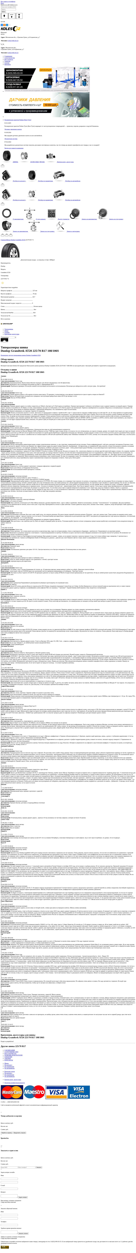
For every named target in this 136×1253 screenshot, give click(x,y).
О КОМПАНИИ (9, 1050)
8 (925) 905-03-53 (13, 40)
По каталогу (8, 1065)
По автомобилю (9, 1068)
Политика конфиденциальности (14, 1083)
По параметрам (9, 1066)
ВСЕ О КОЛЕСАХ (10, 1053)
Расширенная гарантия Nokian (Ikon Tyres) (17, 120)
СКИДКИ (7, 1058)
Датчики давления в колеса (13, 129)
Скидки (6, 63)
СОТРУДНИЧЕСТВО (11, 1052)
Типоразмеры (8, 329)
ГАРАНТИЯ (8, 1057)
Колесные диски (9, 1071)
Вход (2, 3)
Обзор (6, 331)
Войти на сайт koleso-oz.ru (9, 5)
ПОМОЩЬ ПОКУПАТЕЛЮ (13, 1055)
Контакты (7, 64)
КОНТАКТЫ (8, 1060)
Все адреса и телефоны (8, 1)
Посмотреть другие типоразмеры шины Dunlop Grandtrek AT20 (21, 355)
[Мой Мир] (7, 25)
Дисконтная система (10, 139)
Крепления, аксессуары (11, 334)
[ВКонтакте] (2, 25)
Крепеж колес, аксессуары (12, 1079)
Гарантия (7, 61)
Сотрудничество (9, 58)
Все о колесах (8, 59)
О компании (8, 56)
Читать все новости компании (13, 148)
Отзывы (7, 332)
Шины (6, 1063)
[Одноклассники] (4, 25)
